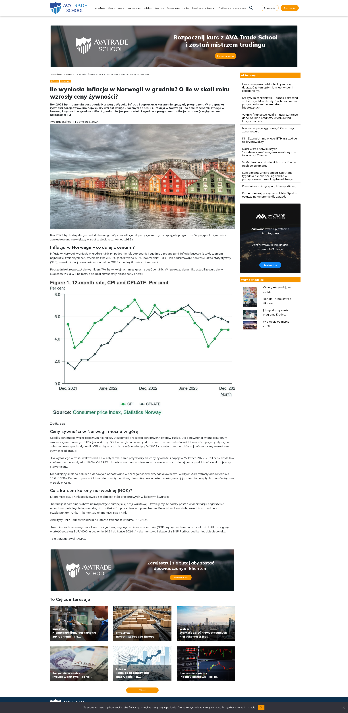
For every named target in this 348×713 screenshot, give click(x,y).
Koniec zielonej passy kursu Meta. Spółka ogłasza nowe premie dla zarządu (269, 194)
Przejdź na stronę (225, 56)
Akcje (121, 8)
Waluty (111, 8)
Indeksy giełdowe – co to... (199, 676)
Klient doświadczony (203, 8)
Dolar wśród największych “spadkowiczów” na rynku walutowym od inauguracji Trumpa (269, 152)
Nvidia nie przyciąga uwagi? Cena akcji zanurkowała (268, 129)
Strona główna (56, 74)
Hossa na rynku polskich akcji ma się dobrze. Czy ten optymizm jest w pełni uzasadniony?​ (267, 87)
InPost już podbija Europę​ (135, 636)
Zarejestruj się (180, 577)
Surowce (159, 8)
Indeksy (148, 8)
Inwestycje (99, 8)
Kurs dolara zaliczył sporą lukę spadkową (269, 186)
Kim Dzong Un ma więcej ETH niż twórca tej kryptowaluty (269, 140)
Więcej (142, 690)
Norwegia (65, 81)
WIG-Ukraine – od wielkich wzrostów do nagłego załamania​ (269, 163)
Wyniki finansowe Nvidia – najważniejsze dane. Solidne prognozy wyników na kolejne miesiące (270, 118)
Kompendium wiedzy (178, 8)
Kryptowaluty (134, 8)
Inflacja (54, 81)
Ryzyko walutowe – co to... (72, 676)
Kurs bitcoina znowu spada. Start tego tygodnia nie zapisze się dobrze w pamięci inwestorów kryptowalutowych (268, 176)
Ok (261, 707)
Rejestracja (289, 8)
